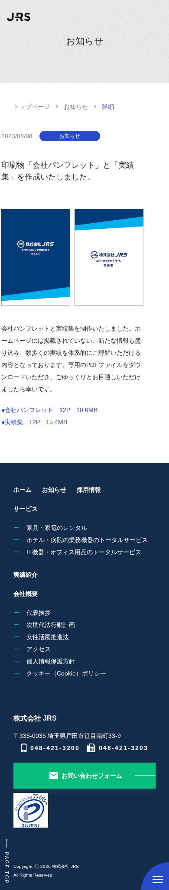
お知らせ (76, 106)
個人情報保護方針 (50, 661)
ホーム (22, 489)
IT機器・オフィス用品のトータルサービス (83, 552)
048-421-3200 (55, 747)
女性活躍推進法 (47, 636)
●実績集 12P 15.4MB (34, 422)
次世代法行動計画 (50, 624)
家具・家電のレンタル (56, 527)
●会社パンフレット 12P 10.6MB (49, 409)
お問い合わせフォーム (92, 775)
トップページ (31, 106)
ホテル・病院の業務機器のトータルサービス (87, 539)
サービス (25, 508)
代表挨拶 (38, 612)
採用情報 (89, 489)
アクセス (38, 649)
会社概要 (25, 593)
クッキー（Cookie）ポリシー (66, 673)
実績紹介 (25, 574)
